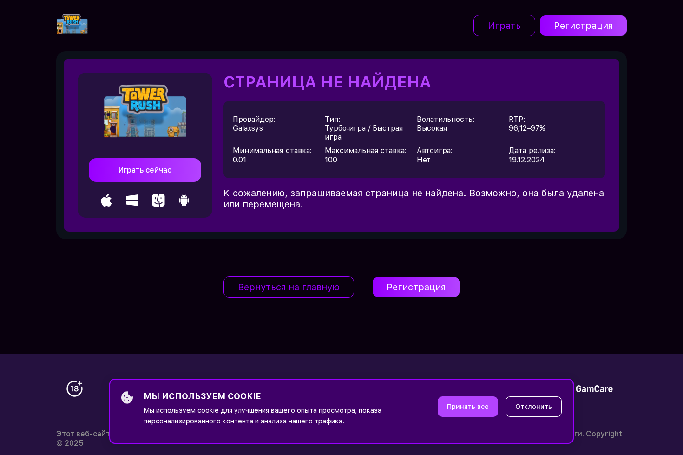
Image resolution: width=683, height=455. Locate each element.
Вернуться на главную (289, 287)
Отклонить (533, 406)
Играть (504, 25)
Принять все (468, 406)
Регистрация (583, 25)
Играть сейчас (144, 170)
